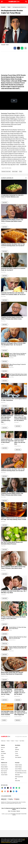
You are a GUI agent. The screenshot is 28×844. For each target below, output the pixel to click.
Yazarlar (16, 755)
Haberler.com (4, 762)
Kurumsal (17, 762)
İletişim (12, 740)
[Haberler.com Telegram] (14, 791)
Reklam (8, 740)
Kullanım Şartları (18, 764)
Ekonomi (3, 747)
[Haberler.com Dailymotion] (16, 791)
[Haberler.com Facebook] (5, 788)
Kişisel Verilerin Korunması (20, 770)
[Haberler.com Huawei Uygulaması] (17, 799)
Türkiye (20, 171)
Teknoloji (17, 749)
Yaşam (8, 7)
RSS (16, 778)
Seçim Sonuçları (4, 768)
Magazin (3, 751)
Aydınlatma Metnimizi (5, 842)
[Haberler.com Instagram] (11, 788)
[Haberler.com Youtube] (8, 791)
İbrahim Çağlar (14, 171)
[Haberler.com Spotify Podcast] (19, 788)
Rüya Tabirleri (4, 772)
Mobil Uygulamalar (19, 776)
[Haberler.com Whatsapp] (16, 788)
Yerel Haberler (18, 757)
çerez (24, 838)
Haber (9, 811)
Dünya (2, 759)
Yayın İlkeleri (22, 740)
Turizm (16, 753)
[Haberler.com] (5, 736)
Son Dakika (3, 753)
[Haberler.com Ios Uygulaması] (4, 799)
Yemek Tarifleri (4, 774)
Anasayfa (3, 7)
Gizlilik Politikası (18, 766)
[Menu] (2, 1)
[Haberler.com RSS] (2, 791)
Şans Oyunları (4, 770)
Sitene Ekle (17, 780)
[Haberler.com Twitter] (8, 788)
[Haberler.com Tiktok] (11, 791)
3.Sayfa (2, 757)
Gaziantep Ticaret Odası (6, 171)
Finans (16, 751)
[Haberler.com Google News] (2, 788)
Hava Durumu (4, 764)
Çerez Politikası (18, 768)
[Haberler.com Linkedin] (14, 788)
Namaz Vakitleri (4, 766)
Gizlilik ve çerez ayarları (6, 813)
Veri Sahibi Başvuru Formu (20, 772)
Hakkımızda (3, 740)
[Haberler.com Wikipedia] (5, 791)
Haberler (3, 745)
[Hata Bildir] (13, 813)
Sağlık (16, 747)
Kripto (2, 755)
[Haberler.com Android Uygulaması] (10, 799)
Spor (2, 749)
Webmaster (17, 774)
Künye (17, 740)
